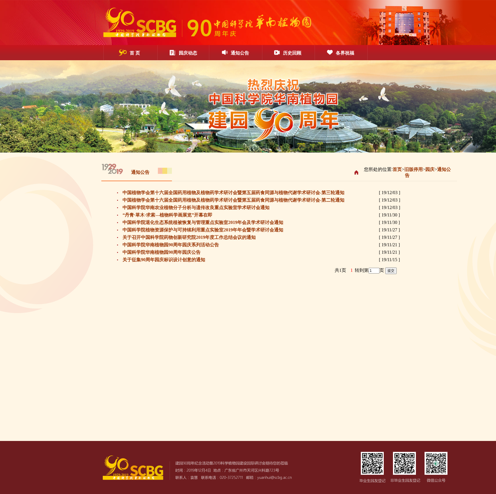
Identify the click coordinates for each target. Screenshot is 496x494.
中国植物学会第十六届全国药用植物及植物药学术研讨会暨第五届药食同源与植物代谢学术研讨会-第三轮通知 (233, 192)
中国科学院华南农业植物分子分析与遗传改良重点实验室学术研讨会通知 (196, 207)
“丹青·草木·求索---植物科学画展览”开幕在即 (167, 214)
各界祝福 (345, 52)
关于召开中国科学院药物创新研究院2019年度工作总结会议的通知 (189, 237)
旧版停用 (413, 169)
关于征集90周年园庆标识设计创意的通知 (164, 259)
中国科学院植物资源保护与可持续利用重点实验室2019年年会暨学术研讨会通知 (203, 229)
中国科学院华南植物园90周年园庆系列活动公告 (171, 244)
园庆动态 (188, 52)
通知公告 (240, 52)
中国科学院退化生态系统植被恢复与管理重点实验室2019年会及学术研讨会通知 (203, 222)
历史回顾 (292, 52)
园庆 (430, 169)
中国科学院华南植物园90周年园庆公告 (162, 252)
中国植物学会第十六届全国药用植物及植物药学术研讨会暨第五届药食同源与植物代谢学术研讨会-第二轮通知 (233, 200)
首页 (397, 169)
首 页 (135, 52)
